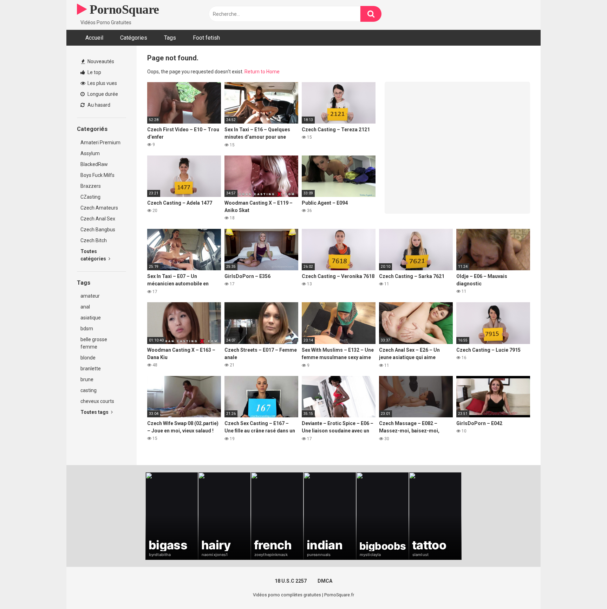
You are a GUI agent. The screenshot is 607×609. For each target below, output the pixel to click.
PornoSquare (123, 9)
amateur (90, 296)
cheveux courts (97, 401)
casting (88, 390)
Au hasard (98, 105)
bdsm (86, 328)
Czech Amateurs (99, 208)
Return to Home (262, 71)
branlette (90, 368)
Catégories (133, 37)
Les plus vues (101, 83)
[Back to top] (583, 588)
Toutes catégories (93, 255)
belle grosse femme (93, 343)
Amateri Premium (100, 142)
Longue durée (102, 94)
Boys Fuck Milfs (97, 175)
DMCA (325, 581)
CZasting (90, 197)
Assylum (90, 153)
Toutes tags (95, 412)
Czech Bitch (93, 240)
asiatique (90, 317)
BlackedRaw (94, 164)
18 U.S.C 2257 (291, 581)
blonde (88, 357)
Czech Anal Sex (97, 218)
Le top (93, 72)
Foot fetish (206, 37)
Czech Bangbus (97, 229)
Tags (170, 37)
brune (86, 379)
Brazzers (90, 186)
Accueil (94, 37)
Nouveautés (100, 61)
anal (85, 307)
